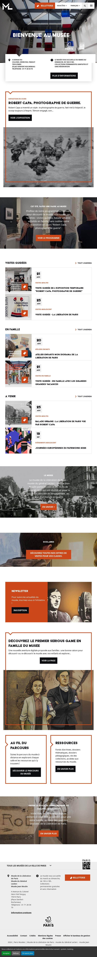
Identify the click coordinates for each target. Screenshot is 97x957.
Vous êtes (61, 6)
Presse (58, 935)
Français (74, 6)
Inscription (20, 610)
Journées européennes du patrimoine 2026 (60, 448)
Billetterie (46, 5)
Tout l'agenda (85, 263)
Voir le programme (48, 238)
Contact (23, 935)
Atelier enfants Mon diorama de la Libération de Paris (56, 356)
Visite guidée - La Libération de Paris (56, 314)
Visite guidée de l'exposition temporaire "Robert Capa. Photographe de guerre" (59, 290)
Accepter (6, 953)
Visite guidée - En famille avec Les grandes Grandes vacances (60, 383)
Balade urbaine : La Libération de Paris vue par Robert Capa (60, 423)
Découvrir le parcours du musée (26, 772)
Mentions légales (45, 935)
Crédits (32, 935)
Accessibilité (12, 935)
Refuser (16, 953)
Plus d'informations (64, 75)
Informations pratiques (21, 912)
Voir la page (48, 660)
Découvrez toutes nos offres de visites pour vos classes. (48, 554)
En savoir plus (27, 953)
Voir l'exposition (20, 117)
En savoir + (48, 507)
